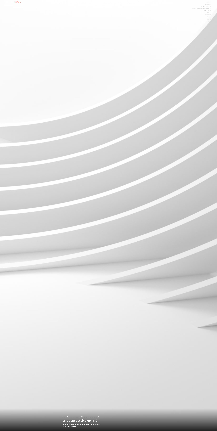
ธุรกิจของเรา (208, 4)
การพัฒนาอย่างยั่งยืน (206, 6)
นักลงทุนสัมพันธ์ (207, 10)
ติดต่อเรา (209, 17)
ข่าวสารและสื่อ (208, 12)
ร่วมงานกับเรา (208, 15)
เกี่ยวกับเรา (208, 2)
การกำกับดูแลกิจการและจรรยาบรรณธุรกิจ (202, 8)
